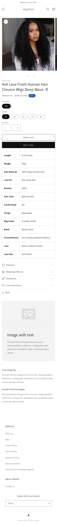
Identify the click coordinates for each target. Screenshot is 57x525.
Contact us (10, 486)
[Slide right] (34, 76)
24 (32, 116)
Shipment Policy (12, 457)
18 (6, 116)
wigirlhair (25, 520)
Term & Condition (12, 463)
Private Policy (11, 445)
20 (15, 116)
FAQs (7, 439)
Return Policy (11, 451)
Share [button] (7, 292)
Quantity (5, 122)
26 (41, 116)
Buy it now (28, 145)
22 (23, 116)
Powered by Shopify (33, 520)
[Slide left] (23, 76)
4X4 (6, 106)
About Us (9, 433)
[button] (3, 9)
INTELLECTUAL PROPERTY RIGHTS (19, 469)
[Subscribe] (49, 503)
